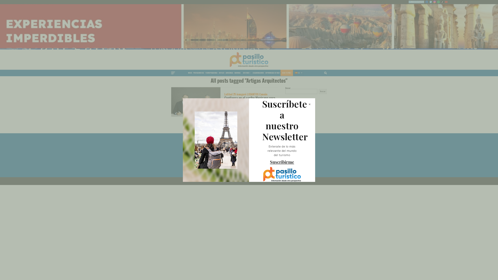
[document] (249, 140)
